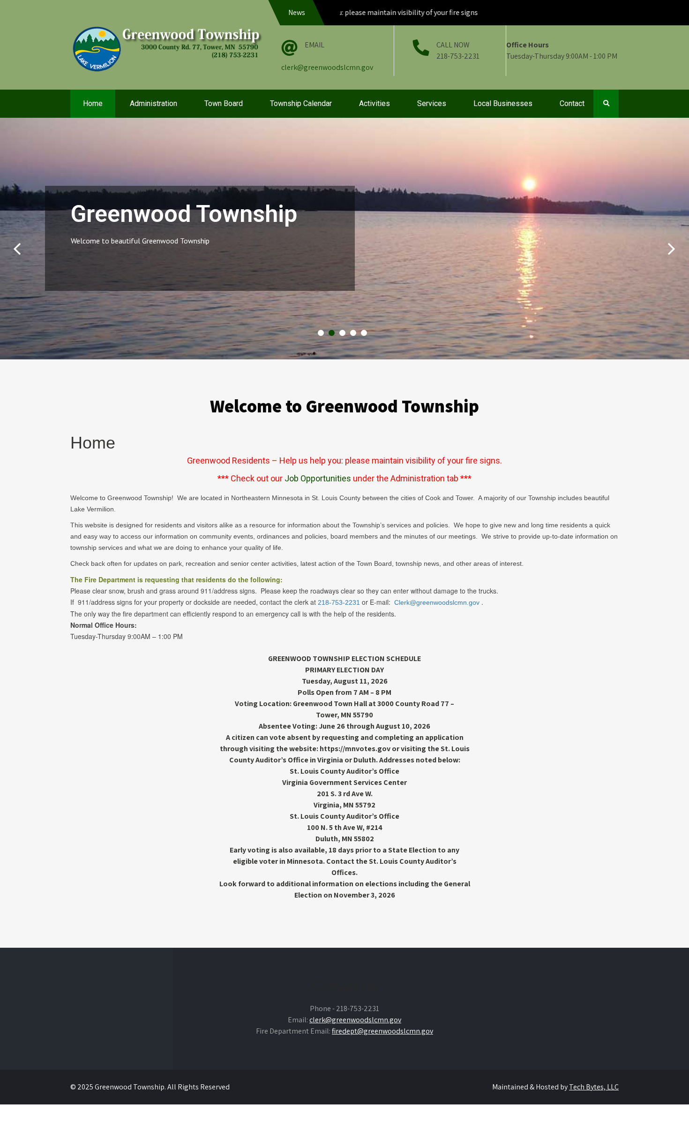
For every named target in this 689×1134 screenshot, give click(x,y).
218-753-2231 (338, 602)
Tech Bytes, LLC (594, 1087)
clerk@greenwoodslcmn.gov (327, 67)
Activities (374, 103)
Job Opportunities (318, 478)
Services (431, 103)
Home (93, 103)
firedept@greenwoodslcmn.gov (382, 1031)
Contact (572, 103)
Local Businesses (502, 103)
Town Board (223, 103)
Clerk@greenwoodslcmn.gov (436, 602)
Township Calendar (301, 103)
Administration (153, 103)
